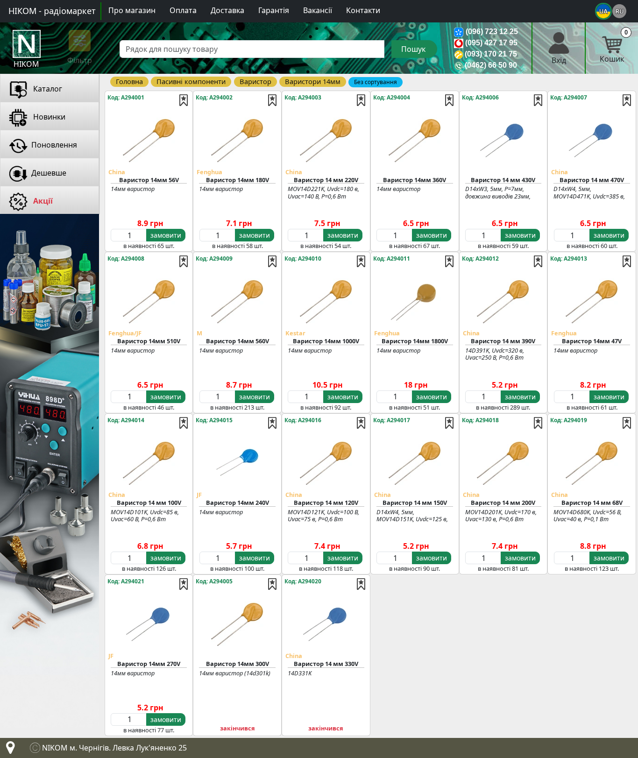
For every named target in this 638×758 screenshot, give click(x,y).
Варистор (255, 81)
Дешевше (48, 173)
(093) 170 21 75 (491, 54)
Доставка (227, 10)
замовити (165, 235)
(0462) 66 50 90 (491, 65)
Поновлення (54, 145)
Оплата (183, 10)
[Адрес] (8, 750)
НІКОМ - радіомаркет (52, 10)
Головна (129, 81)
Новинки (48, 117)
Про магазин (132, 10)
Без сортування (375, 82)
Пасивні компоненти (191, 81)
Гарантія (273, 10)
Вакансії (317, 10)
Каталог (46, 89)
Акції (42, 201)
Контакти (363, 10)
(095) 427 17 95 (491, 43)
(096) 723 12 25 (492, 31)
